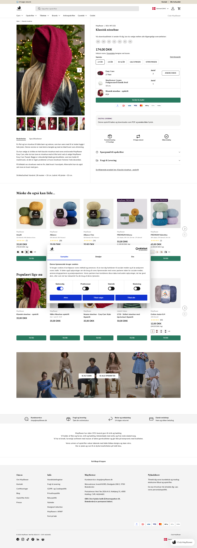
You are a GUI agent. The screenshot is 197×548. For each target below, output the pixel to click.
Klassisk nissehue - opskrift (27, 314)
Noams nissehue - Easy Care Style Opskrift (97, 315)
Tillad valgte (98, 298)
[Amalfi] (31, 214)
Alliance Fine (89, 235)
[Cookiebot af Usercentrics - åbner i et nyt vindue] (137, 249)
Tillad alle (131, 298)
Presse (19, 502)
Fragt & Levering (53, 484)
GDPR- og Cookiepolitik (56, 489)
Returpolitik (52, 498)
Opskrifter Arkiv (22, 498)
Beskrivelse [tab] (21, 138)
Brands (55, 15)
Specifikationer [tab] (35, 138)
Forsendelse (111, 53)
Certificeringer (22, 489)
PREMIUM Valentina (159, 235)
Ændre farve (170, 73)
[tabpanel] (50, 155)
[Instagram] (22, 539)
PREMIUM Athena (124, 235)
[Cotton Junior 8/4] (166, 293)
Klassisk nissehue (27, 21)
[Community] (42, 539)
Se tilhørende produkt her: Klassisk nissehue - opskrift (117, 170)
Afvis (66, 298)
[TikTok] (27, 539)
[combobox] (87, 8)
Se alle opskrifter (107, 376)
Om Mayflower (22, 479)
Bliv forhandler (175, 2)
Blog (18, 493)
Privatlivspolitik (53, 493)
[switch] (85, 288)
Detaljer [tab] (98, 257)
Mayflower (99, 26)
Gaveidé (81, 15)
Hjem (18, 21)
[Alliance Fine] (98, 214)
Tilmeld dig (152, 479)
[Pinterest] (32, 539)
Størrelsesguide (175, 57)
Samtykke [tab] (64, 257)
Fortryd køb (52, 516)
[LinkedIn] (37, 539)
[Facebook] (17, 539)
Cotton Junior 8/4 (158, 314)
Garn (18, 15)
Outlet (92, 15)
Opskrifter (30, 15)
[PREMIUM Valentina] (166, 214)
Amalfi (19, 235)
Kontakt (164, 2)
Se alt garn (87, 376)
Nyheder (50, 502)
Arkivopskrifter (69, 15)
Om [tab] (132, 257)
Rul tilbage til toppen (98, 461)
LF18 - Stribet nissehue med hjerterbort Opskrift (128, 315)
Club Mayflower (174, 15)
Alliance (53, 235)
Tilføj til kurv (138, 100)
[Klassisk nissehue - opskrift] (31, 293)
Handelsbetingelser (55, 479)
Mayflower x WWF (55, 511)
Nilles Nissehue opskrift (59, 314)
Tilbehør (43, 15)
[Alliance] (65, 214)
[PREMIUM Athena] (132, 214)
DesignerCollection (55, 507)
